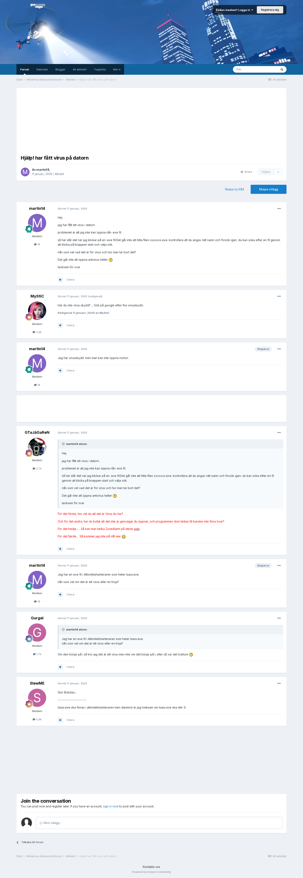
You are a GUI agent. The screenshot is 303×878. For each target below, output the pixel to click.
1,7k (38, 654)
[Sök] (282, 69)
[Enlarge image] (111, 259)
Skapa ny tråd (234, 189)
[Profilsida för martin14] (25, 172)
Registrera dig (270, 9)
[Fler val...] (279, 208)
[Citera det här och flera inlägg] (60, 279)
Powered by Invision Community (151, 871)
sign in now (110, 806)
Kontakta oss (151, 867)
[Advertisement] (151, 121)
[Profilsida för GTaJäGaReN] (37, 447)
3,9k (38, 332)
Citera (70, 279)
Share (247, 171)
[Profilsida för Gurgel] (37, 632)
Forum (24, 69)
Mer (116, 69)
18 (38, 244)
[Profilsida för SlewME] (37, 697)
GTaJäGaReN (37, 432)
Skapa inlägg (268, 189)
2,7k (38, 468)
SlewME (37, 683)
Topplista (100, 69)
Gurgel (37, 618)
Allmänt (59, 174)
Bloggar (60, 69)
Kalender (42, 69)
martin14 (42, 169)
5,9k (38, 719)
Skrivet (72, 208)
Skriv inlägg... (52, 823)
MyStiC (37, 296)
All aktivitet (80, 69)
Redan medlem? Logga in (233, 10)
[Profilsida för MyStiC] (37, 310)
